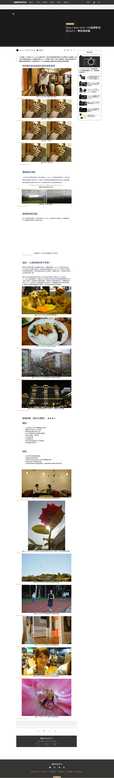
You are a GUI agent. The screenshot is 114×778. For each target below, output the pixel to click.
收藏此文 (41, 50)
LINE (68, 50)
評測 (44, 731)
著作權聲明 (53, 771)
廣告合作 (44, 771)
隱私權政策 (61, 771)
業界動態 (45, 2)
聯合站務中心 (79, 771)
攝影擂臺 (66, 2)
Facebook (65, 50)
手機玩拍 (59, 2)
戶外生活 (38, 2)
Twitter (71, 50)
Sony (38, 731)
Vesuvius (21, 50)
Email (74, 50)
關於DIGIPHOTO (35, 771)
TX (49, 731)
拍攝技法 (31, 2)
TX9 (55, 731)
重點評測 (52, 2)
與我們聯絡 (70, 771)
